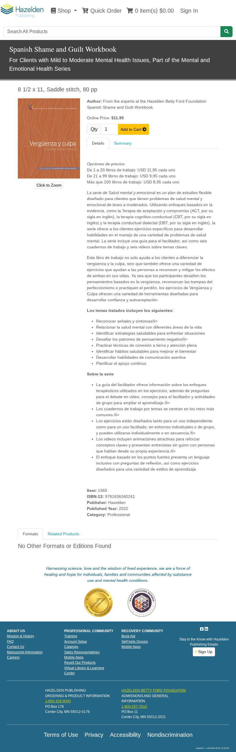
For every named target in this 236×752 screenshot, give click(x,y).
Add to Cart (131, 129)
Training (70, 636)
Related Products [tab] (63, 534)
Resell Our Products (80, 663)
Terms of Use (61, 735)
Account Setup (75, 642)
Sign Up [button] (204, 651)
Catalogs (71, 647)
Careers (13, 657)
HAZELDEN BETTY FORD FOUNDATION (153, 690)
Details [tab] (98, 143)
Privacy (94, 735)
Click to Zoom (49, 185)
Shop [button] (64, 10)
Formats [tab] (30, 534)
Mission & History (20, 636)
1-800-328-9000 (58, 701)
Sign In (188, 10)
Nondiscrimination (170, 735)
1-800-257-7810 (134, 707)
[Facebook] (202, 629)
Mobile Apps (73, 657)
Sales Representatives (82, 652)
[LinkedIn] (206, 629)
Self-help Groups (134, 642)
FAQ (10, 642)
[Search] (226, 31)
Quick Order (105, 10)
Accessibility (125, 735)
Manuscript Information (25, 652)
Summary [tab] (123, 143)
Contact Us (15, 647)
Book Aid (128, 636)
